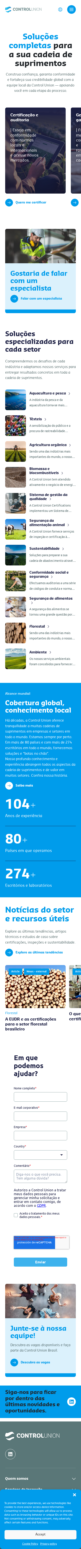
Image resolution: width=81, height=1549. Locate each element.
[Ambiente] (40, 658)
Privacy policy (48, 1544)
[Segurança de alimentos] (40, 607)
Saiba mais (24, 785)
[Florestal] (40, 633)
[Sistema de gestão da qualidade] (40, 503)
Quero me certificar (31, 202)
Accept (40, 1534)
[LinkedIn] (71, 1401)
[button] (74, 1495)
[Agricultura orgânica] (40, 451)
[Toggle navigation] (71, 9)
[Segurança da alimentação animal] (40, 529)
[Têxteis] (40, 425)
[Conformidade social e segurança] (40, 581)
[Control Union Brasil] (23, 9)
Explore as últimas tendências (39, 952)
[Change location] (60, 9)
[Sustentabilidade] (40, 555)
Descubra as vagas (35, 1362)
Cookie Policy (30, 1544)
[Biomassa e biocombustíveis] (40, 477)
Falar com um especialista (41, 298)
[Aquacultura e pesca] (40, 400)
